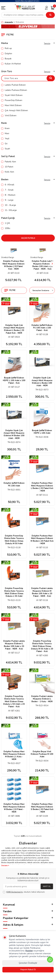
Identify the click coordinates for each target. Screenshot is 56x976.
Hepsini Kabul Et (28, 969)
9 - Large (9, 200)
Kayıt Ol (47, 886)
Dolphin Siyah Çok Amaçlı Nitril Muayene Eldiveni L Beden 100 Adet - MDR (42, 382)
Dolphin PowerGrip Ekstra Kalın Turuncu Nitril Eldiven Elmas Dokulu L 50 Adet (14, 592)
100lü (7, 228)
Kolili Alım (9, 172)
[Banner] (28, 1)
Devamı (4, 865)
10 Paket (9, 166)
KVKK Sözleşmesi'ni (14, 892)
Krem (7, 128)
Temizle (47, 43)
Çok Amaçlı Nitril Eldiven (16, 110)
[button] (3, 263)
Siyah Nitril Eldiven (14, 95)
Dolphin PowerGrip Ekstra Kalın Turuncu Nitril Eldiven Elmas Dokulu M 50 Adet (14, 540)
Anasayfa (9, 22)
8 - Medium (10, 195)
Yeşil (7, 138)
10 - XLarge (10, 205)
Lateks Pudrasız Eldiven (16, 90)
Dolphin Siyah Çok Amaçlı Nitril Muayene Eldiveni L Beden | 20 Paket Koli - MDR (14, 329)
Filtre (12, 290)
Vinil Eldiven (10, 115)
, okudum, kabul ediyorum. (25, 892)
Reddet (29, 950)
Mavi (7, 133)
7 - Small (9, 190)
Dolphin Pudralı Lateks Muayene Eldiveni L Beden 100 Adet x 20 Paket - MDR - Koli (14, 645)
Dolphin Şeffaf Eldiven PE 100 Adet (14, 484)
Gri (6, 143)
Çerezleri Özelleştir (28, 963)
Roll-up (8, 48)
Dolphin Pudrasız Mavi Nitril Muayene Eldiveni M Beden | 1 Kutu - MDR (14, 755)
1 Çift (7, 223)
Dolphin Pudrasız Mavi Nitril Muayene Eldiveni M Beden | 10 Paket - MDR (14, 808)
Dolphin (8, 53)
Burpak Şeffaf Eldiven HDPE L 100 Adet (42, 431)
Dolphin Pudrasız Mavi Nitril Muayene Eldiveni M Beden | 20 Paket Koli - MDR (13, 265)
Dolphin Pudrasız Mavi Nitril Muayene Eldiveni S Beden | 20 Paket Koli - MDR (42, 808)
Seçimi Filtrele (28, 238)
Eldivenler (20, 22)
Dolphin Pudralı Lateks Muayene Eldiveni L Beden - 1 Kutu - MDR (42, 699)
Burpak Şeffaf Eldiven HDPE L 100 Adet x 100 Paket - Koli (14, 380)
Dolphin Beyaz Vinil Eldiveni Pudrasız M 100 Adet (42, 754)
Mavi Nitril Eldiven (13, 105)
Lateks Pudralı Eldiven (15, 85)
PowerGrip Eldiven (13, 100)
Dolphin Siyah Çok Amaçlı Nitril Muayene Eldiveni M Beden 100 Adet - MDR (14, 434)
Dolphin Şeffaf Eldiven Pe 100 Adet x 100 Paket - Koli (42, 328)
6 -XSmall (9, 184)
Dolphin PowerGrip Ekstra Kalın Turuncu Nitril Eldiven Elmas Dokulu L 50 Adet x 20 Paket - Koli (14, 701)
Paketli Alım (10, 161)
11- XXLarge (11, 210)
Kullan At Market (13, 63)
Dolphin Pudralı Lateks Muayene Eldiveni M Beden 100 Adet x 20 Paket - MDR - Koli (42, 265)
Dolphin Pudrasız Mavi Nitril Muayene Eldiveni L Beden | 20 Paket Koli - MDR (42, 487)
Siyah (7, 148)
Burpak (8, 58)
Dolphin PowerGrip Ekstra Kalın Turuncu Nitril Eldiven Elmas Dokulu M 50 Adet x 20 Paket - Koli (42, 646)
